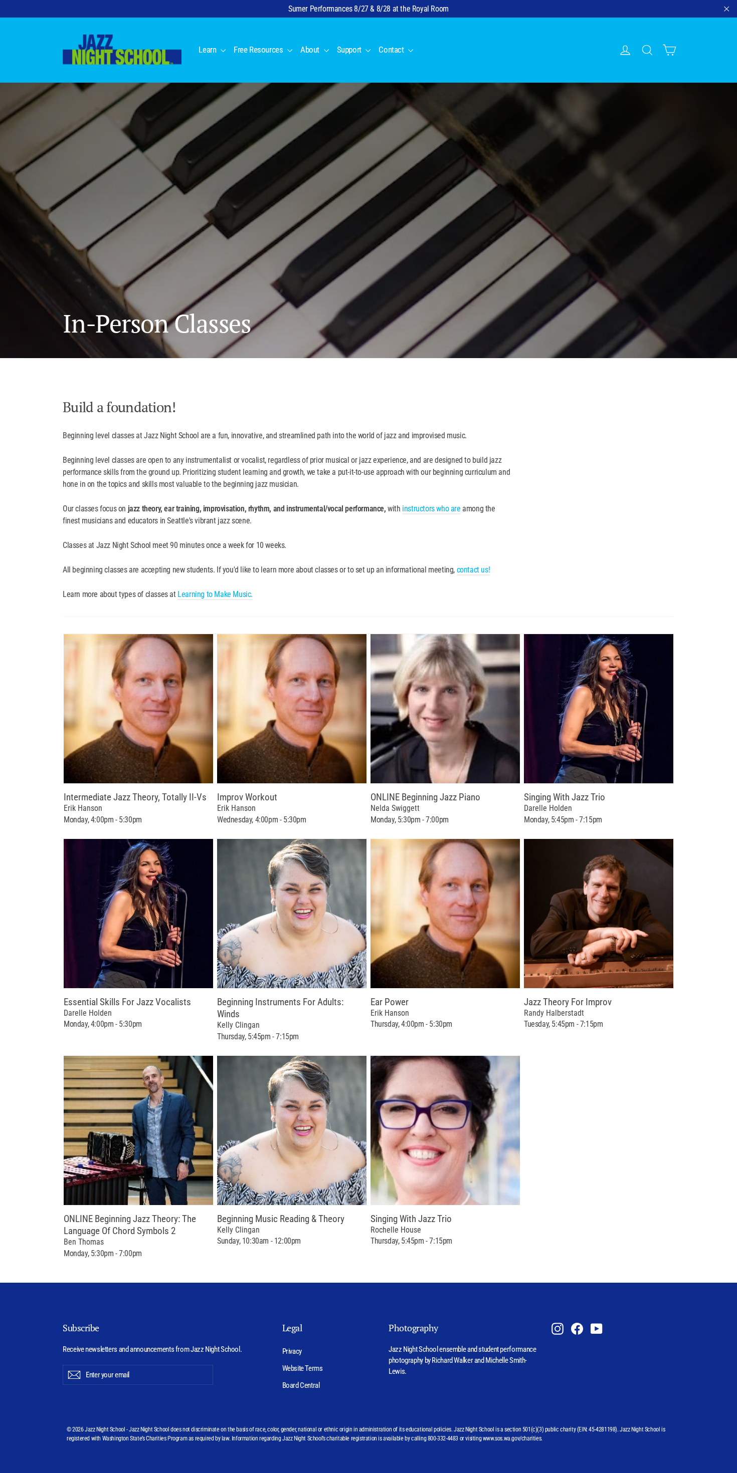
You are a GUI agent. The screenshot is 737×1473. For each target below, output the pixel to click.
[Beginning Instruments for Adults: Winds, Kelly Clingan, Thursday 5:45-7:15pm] (291, 913)
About (310, 50)
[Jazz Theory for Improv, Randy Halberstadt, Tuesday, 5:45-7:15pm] (598, 913)
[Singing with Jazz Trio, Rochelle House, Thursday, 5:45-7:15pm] (445, 1130)
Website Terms (302, 1368)
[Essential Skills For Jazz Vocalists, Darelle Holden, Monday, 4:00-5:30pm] (138, 913)
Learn (208, 50)
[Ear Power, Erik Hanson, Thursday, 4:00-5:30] (445, 913)
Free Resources (259, 50)
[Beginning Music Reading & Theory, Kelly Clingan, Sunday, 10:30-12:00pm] (291, 1130)
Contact (392, 50)
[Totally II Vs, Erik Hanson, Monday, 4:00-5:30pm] (138, 708)
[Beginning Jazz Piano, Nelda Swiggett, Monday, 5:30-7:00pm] (445, 708)
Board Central (301, 1385)
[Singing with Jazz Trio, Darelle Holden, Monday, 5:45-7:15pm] (598, 708)
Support (350, 50)
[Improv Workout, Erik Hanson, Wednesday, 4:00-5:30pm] (291, 708)
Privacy (292, 1351)
